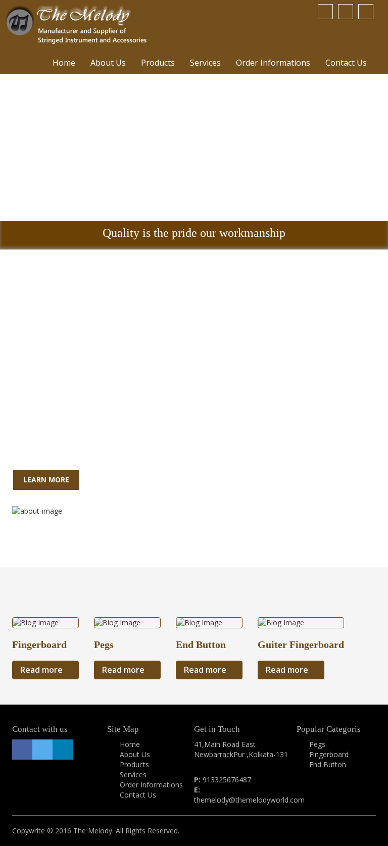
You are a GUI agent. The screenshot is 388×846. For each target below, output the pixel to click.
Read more (42, 669)
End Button (327, 764)
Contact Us (346, 62)
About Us (108, 62)
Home (64, 62)
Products (158, 62)
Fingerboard (329, 754)
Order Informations (273, 62)
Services (205, 62)
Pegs (317, 744)
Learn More (46, 479)
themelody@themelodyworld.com (249, 800)
